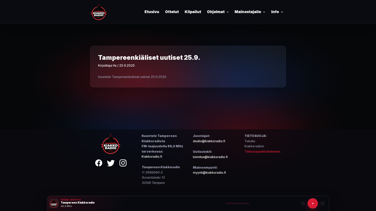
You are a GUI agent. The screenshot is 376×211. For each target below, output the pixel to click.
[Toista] (313, 203)
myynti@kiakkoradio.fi (209, 172)
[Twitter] (111, 163)
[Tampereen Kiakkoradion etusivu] (111, 144)
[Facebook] (98, 163)
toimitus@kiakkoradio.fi (210, 157)
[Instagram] (123, 163)
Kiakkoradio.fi (152, 156)
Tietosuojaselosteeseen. (262, 151)
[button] (227, 12)
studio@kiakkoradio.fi (209, 141)
